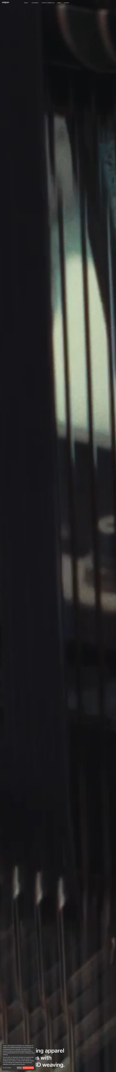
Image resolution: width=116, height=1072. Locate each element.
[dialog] (19, 1057)
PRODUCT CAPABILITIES (48, 2)
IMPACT (59, 2)
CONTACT (66, 2)
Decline (19, 1067)
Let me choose (7, 1067)
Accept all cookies (28, 1067)
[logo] (5, 3)
